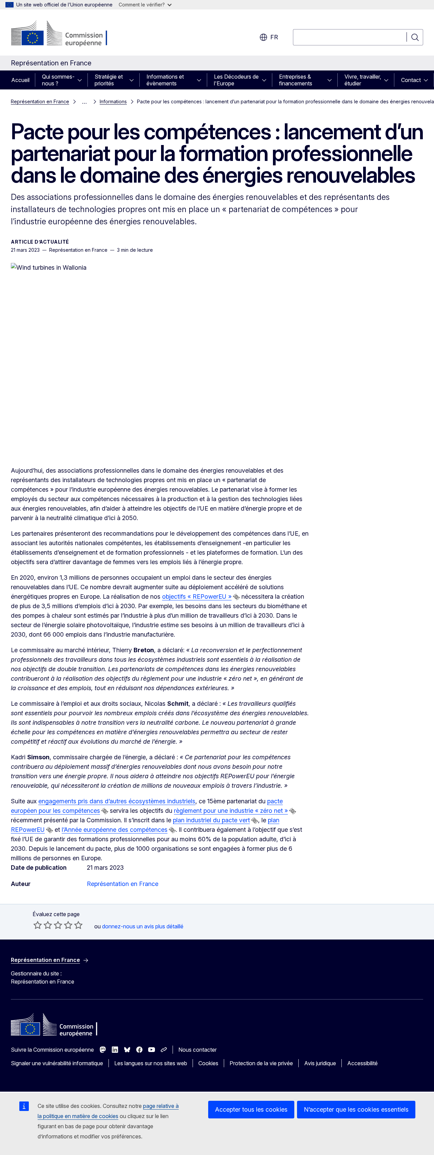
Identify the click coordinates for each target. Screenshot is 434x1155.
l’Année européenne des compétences (114, 829)
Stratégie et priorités (109, 80)
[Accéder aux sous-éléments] (81, 79)
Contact (411, 80)
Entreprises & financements (295, 80)
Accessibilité (362, 1063)
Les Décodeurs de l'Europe (236, 80)
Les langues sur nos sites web (150, 1063)
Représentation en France (40, 101)
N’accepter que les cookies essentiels (356, 1109)
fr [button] (274, 37)
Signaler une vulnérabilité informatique (57, 1063)
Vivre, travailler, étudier (362, 80)
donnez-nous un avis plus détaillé (142, 926)
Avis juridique (320, 1063)
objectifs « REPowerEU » (197, 596)
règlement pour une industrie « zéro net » (231, 810)
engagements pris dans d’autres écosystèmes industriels (116, 801)
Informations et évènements (165, 80)
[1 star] (38, 925)
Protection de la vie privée (261, 1063)
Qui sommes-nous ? (58, 80)
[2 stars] (43, 925)
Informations (113, 101)
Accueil (20, 80)
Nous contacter (197, 1049)
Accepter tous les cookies (251, 1109)
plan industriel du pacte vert (211, 820)
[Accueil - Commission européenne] (65, 33)
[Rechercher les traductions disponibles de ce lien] (236, 597)
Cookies (208, 1063)
